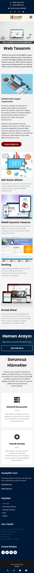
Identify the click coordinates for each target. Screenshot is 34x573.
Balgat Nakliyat (6, 534)
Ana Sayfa (6, 504)
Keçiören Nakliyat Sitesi (9, 532)
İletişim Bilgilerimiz (11, 144)
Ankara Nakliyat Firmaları (10, 539)
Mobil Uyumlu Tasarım (16, 222)
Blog (4, 513)
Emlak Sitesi (9, 310)
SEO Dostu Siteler (12, 180)
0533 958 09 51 (18, 5)
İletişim (5, 516)
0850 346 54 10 (18, 2)
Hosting (6, 264)
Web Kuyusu (5, 536)
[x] (15, 12)
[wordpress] (23, 12)
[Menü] (31, 17)
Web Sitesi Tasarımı (9, 507)
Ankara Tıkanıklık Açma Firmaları (12, 529)
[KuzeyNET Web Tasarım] (16, 19)
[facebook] (10, 12)
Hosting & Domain (9, 510)
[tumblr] (19, 12)
